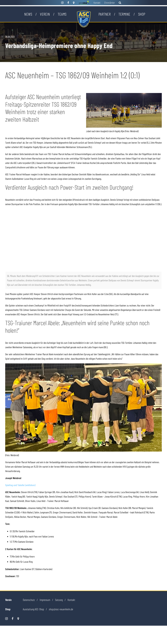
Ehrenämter (109, 2)
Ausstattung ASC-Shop (33, 609)
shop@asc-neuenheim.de (61, 609)
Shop (141, 14)
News (28, 14)
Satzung (59, 599)
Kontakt (97, 2)
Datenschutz (29, 599)
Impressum (45, 599)
